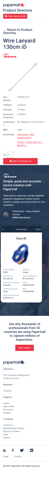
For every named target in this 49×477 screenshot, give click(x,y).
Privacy (18, 456)
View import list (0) (17, 16)
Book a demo (25, 348)
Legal (5, 456)
